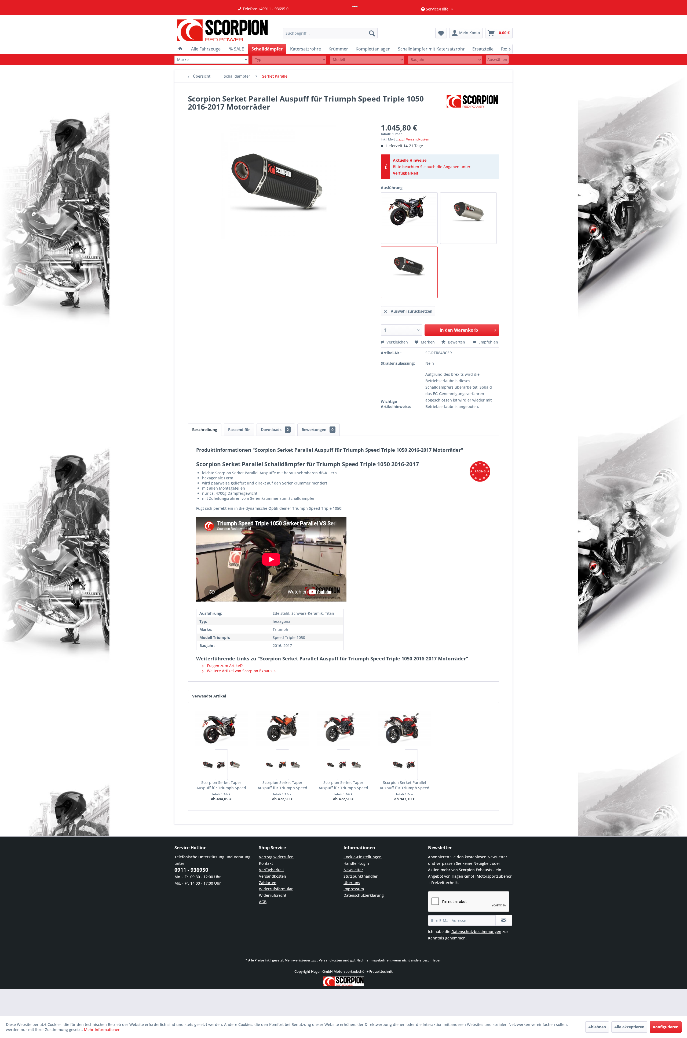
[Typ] (289, 59)
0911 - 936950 (191, 869)
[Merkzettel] (441, 33)
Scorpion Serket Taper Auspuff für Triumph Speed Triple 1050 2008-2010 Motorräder (282, 785)
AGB (262, 901)
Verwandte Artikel (209, 696)
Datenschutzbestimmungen (476, 931)
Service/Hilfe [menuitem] (437, 9)
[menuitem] (330, 33)
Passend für (239, 429)
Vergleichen (396, 342)
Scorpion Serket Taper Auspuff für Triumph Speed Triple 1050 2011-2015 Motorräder (343, 785)
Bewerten (456, 342)
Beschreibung (204, 429)
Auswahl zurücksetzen (411, 311)
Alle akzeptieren (629, 1026)
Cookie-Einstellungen (363, 856)
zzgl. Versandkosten (414, 139)
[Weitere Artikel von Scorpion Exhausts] (472, 104)
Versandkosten (272, 876)
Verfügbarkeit (405, 173)
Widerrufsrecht (272, 895)
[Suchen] (372, 33)
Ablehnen (597, 1026)
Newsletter (353, 869)
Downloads (275, 429)
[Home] (180, 49)
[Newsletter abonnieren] (503, 920)
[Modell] (367, 59)
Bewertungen (318, 429)
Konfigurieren (665, 1026)
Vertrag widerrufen (276, 856)
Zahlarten (267, 882)
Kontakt (266, 863)
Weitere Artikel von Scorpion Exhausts (241, 670)
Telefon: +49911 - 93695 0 (265, 8)
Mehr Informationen (102, 1029)
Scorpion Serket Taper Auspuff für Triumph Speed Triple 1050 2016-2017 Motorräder (221, 785)
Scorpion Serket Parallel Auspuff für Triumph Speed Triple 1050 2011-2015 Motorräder (404, 785)
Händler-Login (356, 863)
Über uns (352, 882)
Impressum (354, 888)
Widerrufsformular (276, 888)
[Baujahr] (445, 59)
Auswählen (497, 59)
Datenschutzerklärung (364, 895)
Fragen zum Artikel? (224, 665)
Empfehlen (487, 342)
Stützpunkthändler (361, 876)
